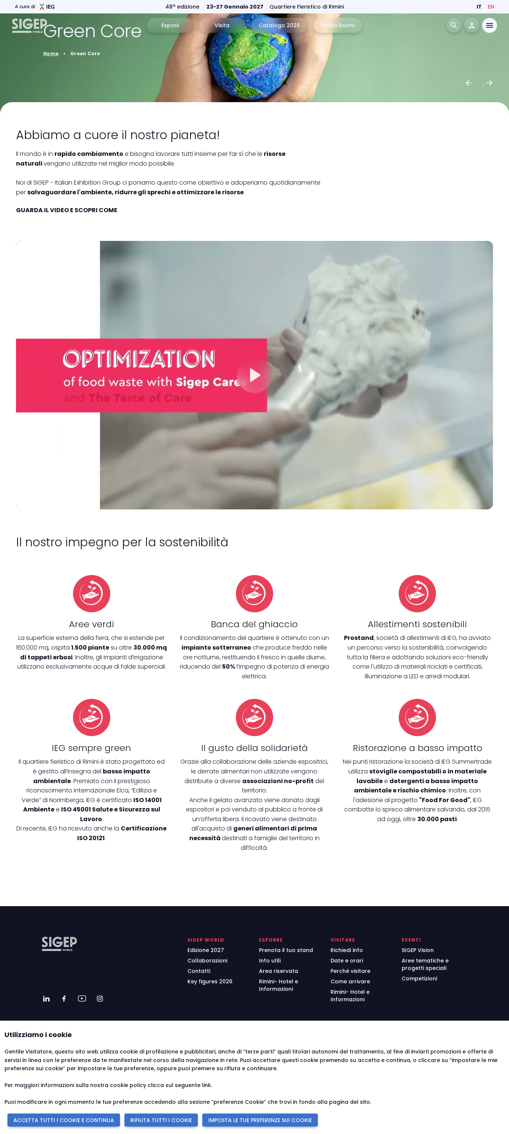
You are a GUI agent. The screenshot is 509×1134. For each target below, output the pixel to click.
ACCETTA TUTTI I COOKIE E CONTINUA (63, 1120)
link (206, 1085)
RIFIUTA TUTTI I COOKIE (161, 1120)
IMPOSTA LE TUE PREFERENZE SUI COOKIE (260, 1120)
